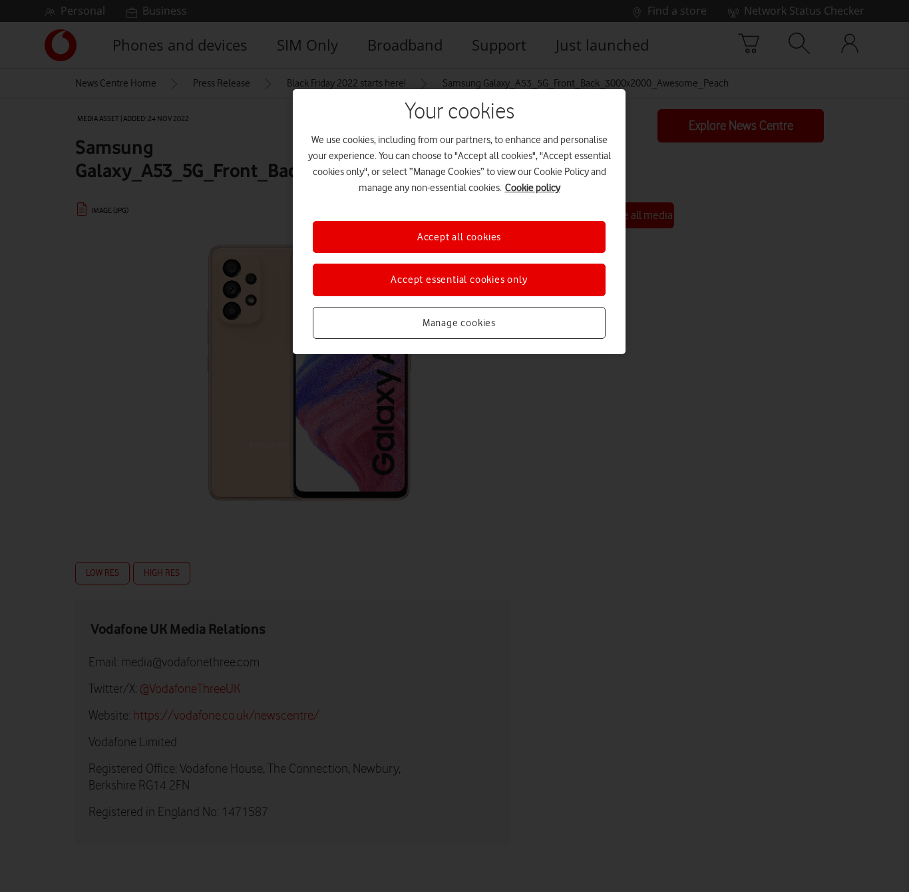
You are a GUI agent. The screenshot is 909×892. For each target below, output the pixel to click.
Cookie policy (532, 188)
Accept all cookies (459, 237)
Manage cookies (459, 323)
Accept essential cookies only (459, 280)
